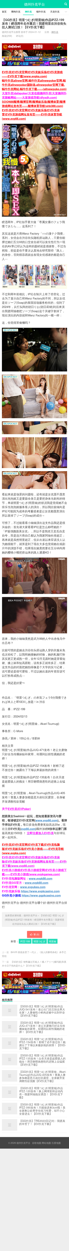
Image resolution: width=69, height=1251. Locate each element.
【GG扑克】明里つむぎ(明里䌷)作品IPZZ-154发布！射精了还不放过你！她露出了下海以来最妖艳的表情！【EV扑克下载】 (42, 1043)
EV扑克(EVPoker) (19, 809)
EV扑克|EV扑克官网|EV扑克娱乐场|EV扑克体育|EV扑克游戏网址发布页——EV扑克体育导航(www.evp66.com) (32, 114)
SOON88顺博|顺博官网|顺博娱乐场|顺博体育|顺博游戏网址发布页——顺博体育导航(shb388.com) (34, 104)
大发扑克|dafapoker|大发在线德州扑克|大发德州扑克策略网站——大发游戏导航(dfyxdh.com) (34, 95)
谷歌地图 (36, 1142)
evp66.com (28, 829)
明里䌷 (52, 941)
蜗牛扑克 (41, 11)
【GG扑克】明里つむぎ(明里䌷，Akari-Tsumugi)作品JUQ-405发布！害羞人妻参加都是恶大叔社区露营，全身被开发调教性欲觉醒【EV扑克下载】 (42, 1076)
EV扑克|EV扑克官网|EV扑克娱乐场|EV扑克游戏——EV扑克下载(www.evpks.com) (32, 74)
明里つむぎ (39, 941)
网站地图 (46, 1142)
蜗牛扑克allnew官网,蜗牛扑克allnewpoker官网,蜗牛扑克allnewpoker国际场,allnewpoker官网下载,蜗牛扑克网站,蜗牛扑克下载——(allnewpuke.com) (34, 84)
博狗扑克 (15, 11)
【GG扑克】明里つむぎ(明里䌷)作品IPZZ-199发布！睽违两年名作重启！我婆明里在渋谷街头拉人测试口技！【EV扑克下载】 (34, 23)
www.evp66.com (46, 820)
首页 (4, 11)
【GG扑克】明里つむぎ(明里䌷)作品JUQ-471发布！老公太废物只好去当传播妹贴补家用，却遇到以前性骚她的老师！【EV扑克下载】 (42, 1027)
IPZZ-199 (25, 941)
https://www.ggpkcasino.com (41, 895)
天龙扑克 (54, 11)
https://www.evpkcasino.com (40, 891)
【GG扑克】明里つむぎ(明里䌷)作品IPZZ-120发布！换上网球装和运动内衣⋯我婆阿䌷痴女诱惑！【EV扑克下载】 (41, 1092)
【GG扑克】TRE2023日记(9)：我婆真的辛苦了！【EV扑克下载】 (42, 1122)
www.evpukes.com (32, 887)
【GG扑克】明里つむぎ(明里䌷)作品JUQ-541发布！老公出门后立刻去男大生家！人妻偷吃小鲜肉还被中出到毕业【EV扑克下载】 (42, 1011)
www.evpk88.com (40, 878)
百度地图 (56, 1142)
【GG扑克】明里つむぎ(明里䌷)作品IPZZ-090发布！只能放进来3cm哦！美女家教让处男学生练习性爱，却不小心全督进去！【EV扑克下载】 (42, 1109)
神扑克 (28, 11)
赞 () (36, 934)
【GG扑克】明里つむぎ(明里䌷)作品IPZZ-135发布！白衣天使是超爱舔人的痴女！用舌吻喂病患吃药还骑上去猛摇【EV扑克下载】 (42, 1060)
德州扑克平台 (34, 4)
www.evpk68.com (36, 883)
